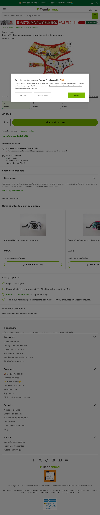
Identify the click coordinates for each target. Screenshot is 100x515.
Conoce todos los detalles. (58, 86)
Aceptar (76, 95)
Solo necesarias (43, 95)
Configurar (24, 95)
